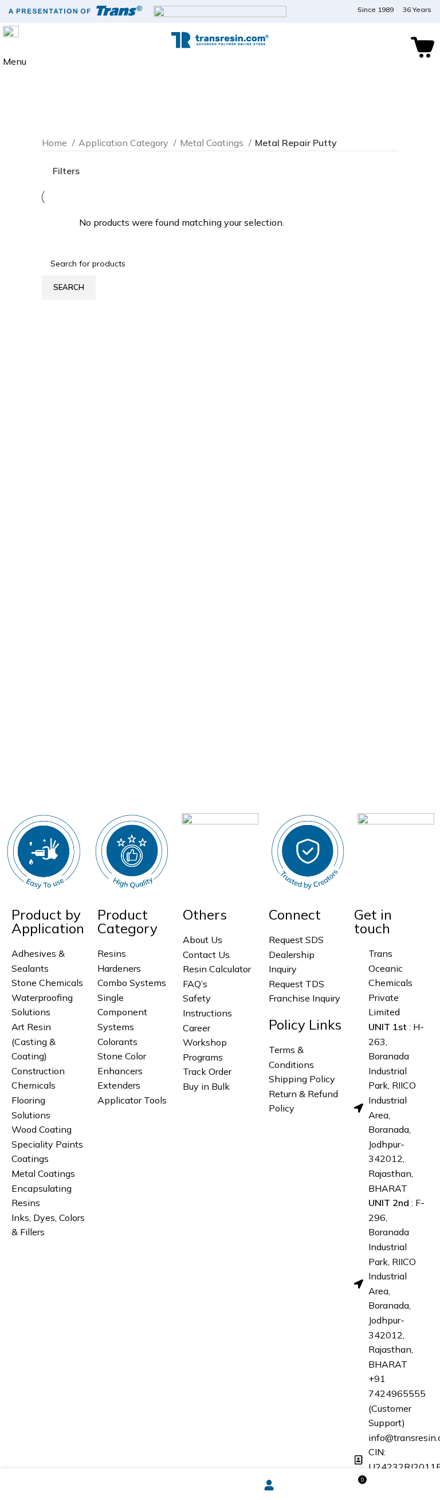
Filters (66, 171)
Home (55, 142)
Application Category (124, 142)
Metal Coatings (213, 142)
